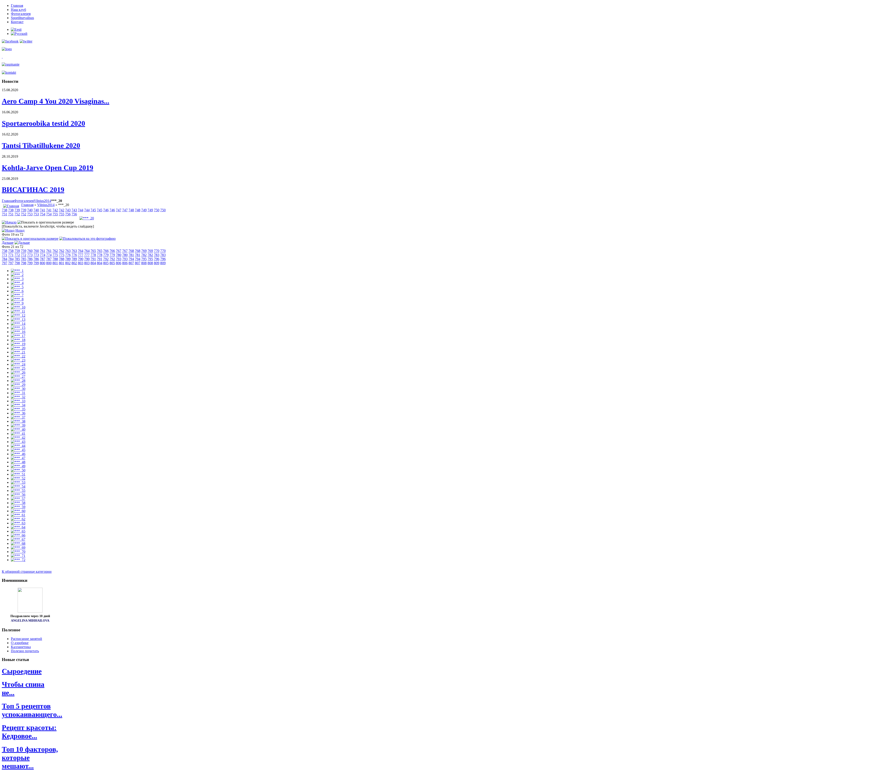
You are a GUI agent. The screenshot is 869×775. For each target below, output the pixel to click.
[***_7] (17, 295)
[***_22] (18, 356)
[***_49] (18, 466)
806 (118, 263)
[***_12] (18, 315)
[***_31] (18, 393)
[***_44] (18, 446)
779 (106, 255)
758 (4, 251)
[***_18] (18, 340)
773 (30, 255)
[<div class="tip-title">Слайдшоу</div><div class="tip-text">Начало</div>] (9, 222)
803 (80, 263)
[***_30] (18, 389)
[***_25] (18, 368)
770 (156, 251)
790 (80, 259)
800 (42, 263)
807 (131, 263)
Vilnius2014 (42, 201)
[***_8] (17, 299)
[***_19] (18, 344)
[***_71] (18, 556)
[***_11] (18, 311)
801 (55, 263)
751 (4, 214)
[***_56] (18, 495)
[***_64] (18, 527)
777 (80, 255)
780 (118, 255)
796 (156, 259)
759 (17, 251)
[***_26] (18, 372)
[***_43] (18, 442)
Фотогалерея (24, 201)
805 (106, 263)
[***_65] (18, 531)
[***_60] (18, 511)
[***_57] (18, 499)
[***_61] (18, 515)
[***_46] (18, 454)
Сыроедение (22, 671)
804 (93, 263)
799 (30, 263)
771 (4, 255)
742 (55, 210)
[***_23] (18, 360)
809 (156, 263)
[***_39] (18, 425)
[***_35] (18, 409)
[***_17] (18, 336)
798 (17, 263)
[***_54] (18, 486)
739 (17, 210)
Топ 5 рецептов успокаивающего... (32, 710)
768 (131, 251)
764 (80, 251)
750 (156, 210)
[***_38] (18, 421)
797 (4, 263)
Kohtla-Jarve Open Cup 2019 (47, 168)
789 (68, 259)
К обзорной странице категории (27, 571)
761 (42, 251)
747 (118, 210)
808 (144, 263)
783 (156, 255)
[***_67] (18, 539)
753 (30, 214)
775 (55, 255)
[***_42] (18, 438)
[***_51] (18, 474)
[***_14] (18, 324)
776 (68, 255)
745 (93, 210)
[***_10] (18, 307)
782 (144, 255)
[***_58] (18, 503)
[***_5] (17, 287)
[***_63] (18, 523)
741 (42, 210)
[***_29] (18, 385)
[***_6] (17, 291)
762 (55, 251)
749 (144, 210)
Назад (19, 230)
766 (106, 251)
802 (68, 263)
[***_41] (18, 433)
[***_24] (18, 364)
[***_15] (18, 328)
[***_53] (18, 482)
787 (42, 259)
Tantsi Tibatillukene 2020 (41, 145)
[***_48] (18, 462)
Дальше (8, 243)
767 (118, 251)
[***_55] (18, 490)
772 (17, 255)
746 (106, 210)
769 (144, 251)
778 (93, 255)
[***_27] (18, 376)
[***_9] (17, 303)
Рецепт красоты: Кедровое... (29, 731)
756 (68, 214)
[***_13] (18, 319)
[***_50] (18, 470)
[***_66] (18, 535)
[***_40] (18, 429)
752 (17, 214)
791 (93, 259)
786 (30, 259)
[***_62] (18, 519)
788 (55, 259)
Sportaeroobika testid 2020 (43, 123)
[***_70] (18, 552)
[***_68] (18, 543)
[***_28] (18, 381)
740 (30, 210)
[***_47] (18, 458)
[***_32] (18, 397)
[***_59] (18, 507)
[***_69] (18, 547)
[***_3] (17, 279)
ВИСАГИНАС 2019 (33, 189)
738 (4, 210)
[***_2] (17, 275)
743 (68, 210)
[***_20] (86, 218)
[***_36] (18, 413)
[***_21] (18, 352)
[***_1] (17, 271)
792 (106, 259)
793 (118, 259)
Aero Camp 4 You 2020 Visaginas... (55, 101)
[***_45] (18, 450)
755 (55, 214)
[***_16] (18, 332)
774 (42, 255)
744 (80, 210)
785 (17, 259)
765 (93, 251)
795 (144, 259)
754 (42, 214)
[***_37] (18, 417)
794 (131, 259)
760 (30, 251)
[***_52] (18, 478)
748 (131, 210)
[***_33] (18, 401)
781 (131, 255)
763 (68, 251)
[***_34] (18, 405)
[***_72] (18, 560)
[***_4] (17, 283)
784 (4, 259)
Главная (8, 201)
